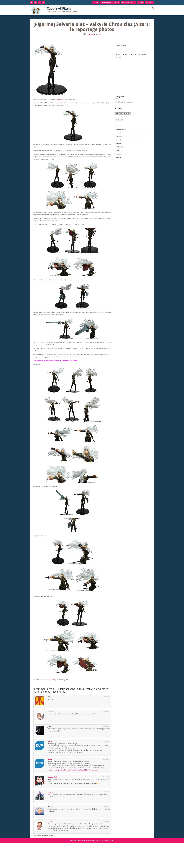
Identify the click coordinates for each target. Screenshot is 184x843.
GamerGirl (119, 140)
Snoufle (50, 822)
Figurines (57, 680)
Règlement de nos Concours (110, 2)
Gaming (62, 680)
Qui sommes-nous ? (128, 2)
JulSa (117, 150)
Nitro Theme (81, 840)
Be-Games (119, 136)
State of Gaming (121, 129)
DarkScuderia (52, 777)
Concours (149, 2)
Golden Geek (120, 147)
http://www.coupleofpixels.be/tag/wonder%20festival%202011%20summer (72, 770)
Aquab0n (118, 133)
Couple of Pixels (59, 8)
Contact (140, 2)
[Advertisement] (132, 78)
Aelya (100, 34)
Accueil (96, 2)
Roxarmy (118, 154)
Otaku (67, 680)
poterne (50, 792)
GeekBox (118, 143)
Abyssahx (119, 126)
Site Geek (119, 157)
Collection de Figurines (47, 680)
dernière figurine (59, 99)
